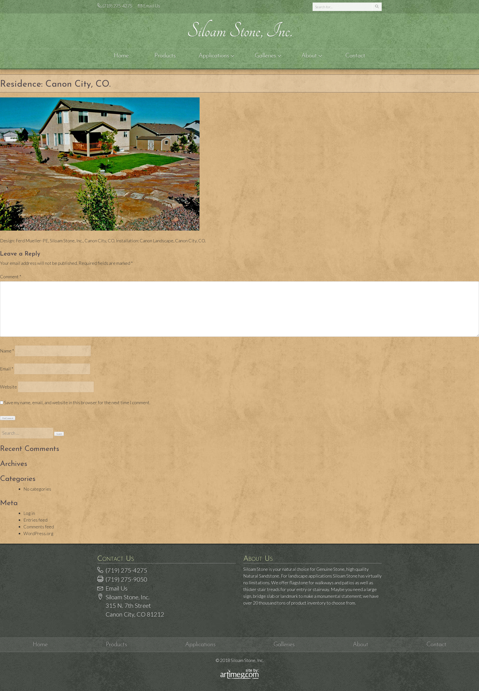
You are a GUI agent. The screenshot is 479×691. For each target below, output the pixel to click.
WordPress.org (38, 533)
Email (6, 368)
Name (7, 350)
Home (121, 56)
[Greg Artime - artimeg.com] (239, 677)
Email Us (151, 5)
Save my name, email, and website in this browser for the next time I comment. (77, 402)
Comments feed (38, 526)
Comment (10, 276)
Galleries (266, 56)
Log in (29, 513)
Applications (215, 56)
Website (8, 386)
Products (165, 56)
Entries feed (35, 520)
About (310, 56)
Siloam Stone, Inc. (239, 30)
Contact (355, 56)
